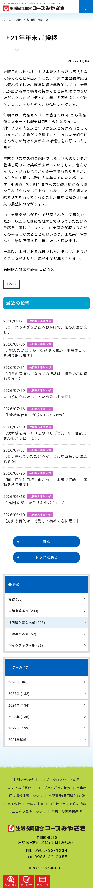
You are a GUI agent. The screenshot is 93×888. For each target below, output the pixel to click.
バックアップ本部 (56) (25, 645)
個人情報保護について (26, 796)
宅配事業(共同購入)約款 (67, 796)
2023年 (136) (19, 717)
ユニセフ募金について (29, 812)
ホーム (8, 20)
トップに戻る (46, 557)
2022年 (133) (19, 728)
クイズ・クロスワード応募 (59, 780)
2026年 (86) (18, 682)
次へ (12, 284)
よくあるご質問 (19, 788)
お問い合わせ (23, 780)
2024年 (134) (19, 705)
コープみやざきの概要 (54, 788)
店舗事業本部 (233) (23, 611)
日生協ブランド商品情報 (67, 804)
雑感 (19, 20)
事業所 (81, 788)
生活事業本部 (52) (22, 634)
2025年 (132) (19, 694)
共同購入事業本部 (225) (26, 622)
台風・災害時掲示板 (66, 812)
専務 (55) (15, 599)
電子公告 (14, 804)
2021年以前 (17, 740)
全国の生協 (35, 804)
